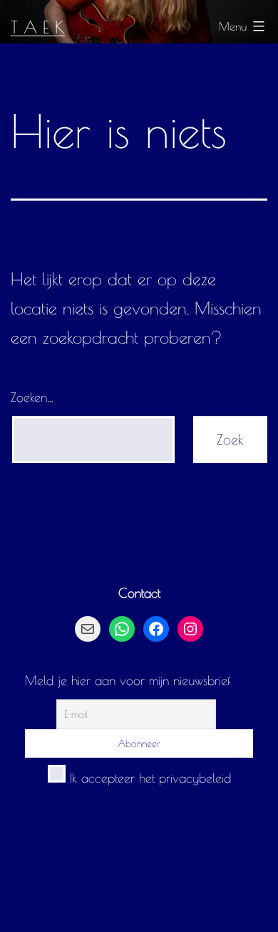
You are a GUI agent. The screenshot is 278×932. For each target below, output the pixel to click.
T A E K (38, 27)
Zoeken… (32, 397)
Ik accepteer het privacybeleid (148, 778)
